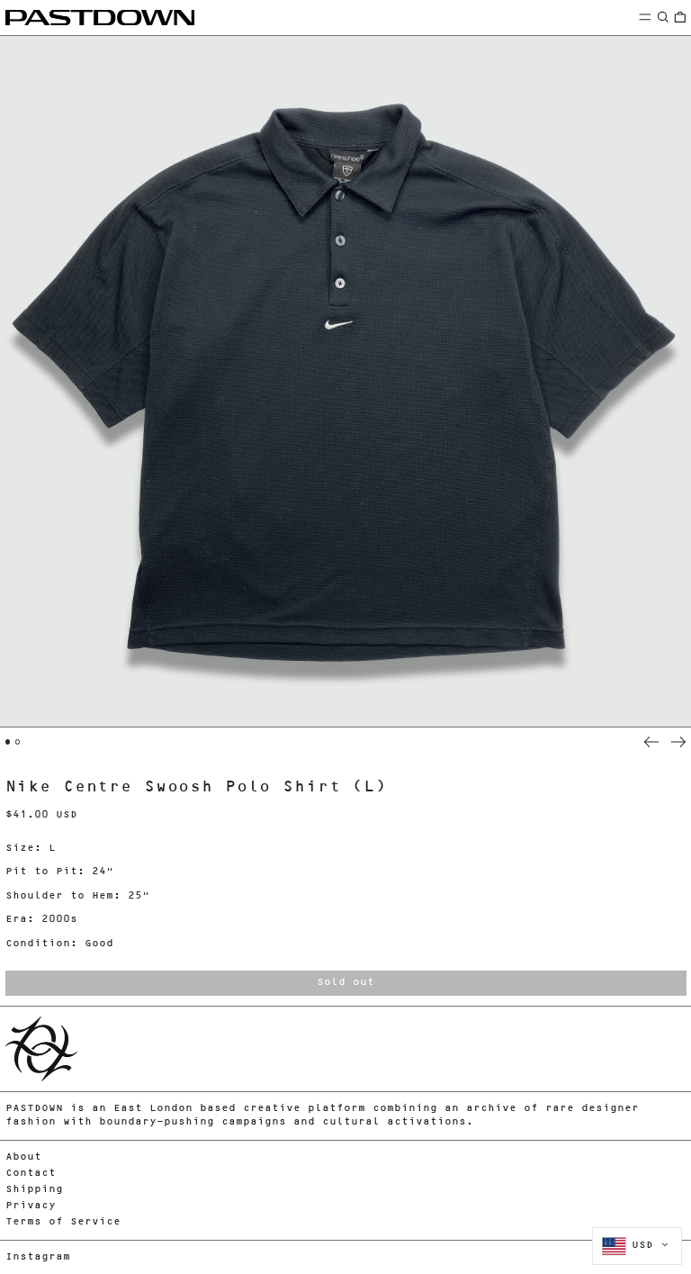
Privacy (30, 1206)
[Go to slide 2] (18, 742)
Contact (30, 1174)
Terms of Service (63, 1222)
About (23, 1157)
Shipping (34, 1190)
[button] (663, 16)
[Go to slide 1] (8, 742)
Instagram (37, 1257)
